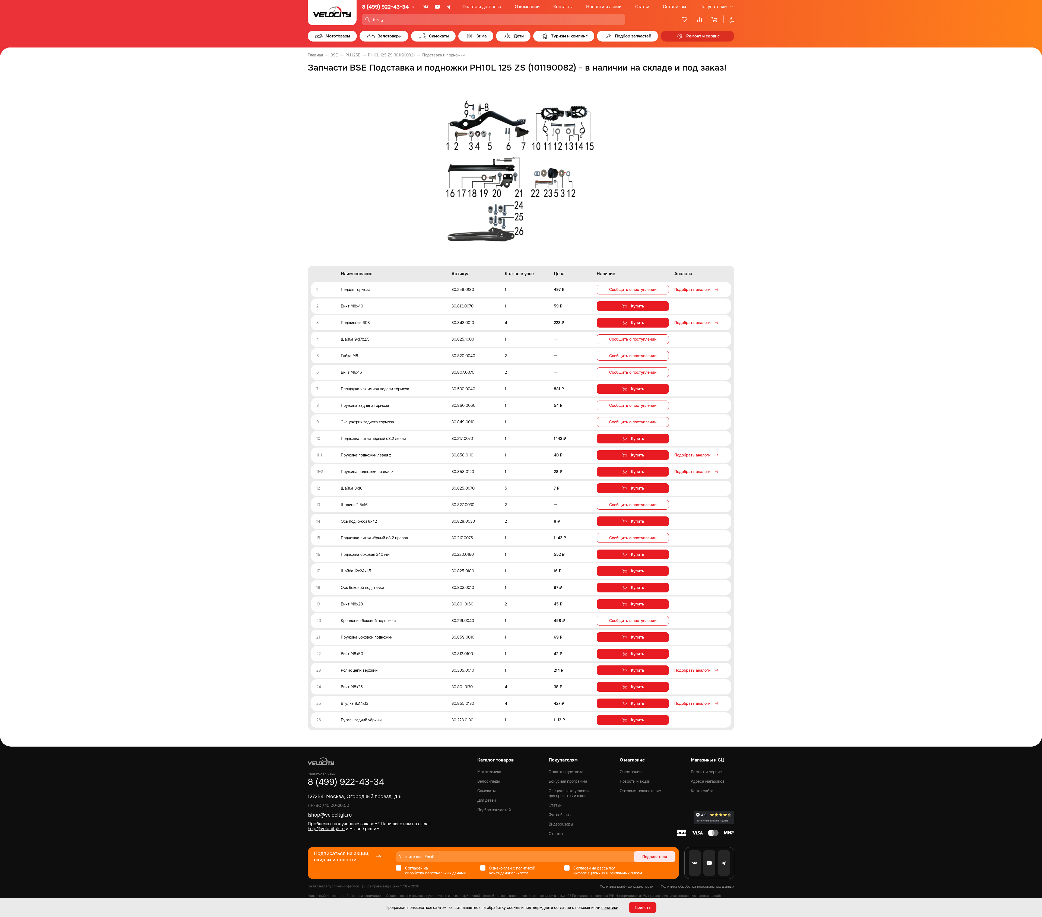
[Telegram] (448, 6)
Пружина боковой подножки (366, 637)
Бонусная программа (568, 781)
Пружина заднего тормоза (365, 405)
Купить (637, 306)
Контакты (563, 6)
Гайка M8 (349, 355)
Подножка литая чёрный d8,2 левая (373, 438)
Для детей (486, 800)
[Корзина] (714, 19)
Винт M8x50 (352, 653)
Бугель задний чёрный (361, 720)
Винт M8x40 (352, 306)
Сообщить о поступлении (633, 289)
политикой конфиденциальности (512, 870)
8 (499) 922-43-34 (385, 7)
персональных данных (445, 873)
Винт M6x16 (351, 372)
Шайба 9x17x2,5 (355, 339)
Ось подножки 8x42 (359, 521)
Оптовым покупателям (640, 790)
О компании (527, 6)
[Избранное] (684, 19)
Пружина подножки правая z (367, 471)
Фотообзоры (560, 814)
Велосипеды (488, 781)
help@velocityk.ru (326, 829)
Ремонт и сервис (706, 771)
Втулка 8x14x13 (354, 703)
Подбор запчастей (494, 809)
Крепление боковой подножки (368, 620)
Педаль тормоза (355, 289)
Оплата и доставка (481, 6)
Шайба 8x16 (352, 488)
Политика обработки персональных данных (697, 886)
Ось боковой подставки (362, 587)
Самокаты (486, 790)
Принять (643, 907)
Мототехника (489, 771)
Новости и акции (604, 6)
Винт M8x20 (352, 604)
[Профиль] (728, 19)
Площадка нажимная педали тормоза (375, 388)
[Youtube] (437, 6)
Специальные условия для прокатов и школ (569, 793)
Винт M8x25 (352, 686)
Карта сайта (702, 790)
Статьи (642, 6)
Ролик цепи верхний (359, 670)
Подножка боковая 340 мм (365, 554)
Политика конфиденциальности (626, 886)
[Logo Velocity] (332, 12)
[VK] (426, 6)
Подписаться (654, 856)
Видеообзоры (561, 824)
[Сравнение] (699, 19)
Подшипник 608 (355, 322)
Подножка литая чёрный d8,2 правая (374, 537)
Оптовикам (674, 6)
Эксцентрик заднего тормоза (367, 422)
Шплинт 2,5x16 (354, 504)
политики (609, 907)
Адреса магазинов (708, 781)
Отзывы (556, 833)
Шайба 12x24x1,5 (356, 571)
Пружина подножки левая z (366, 455)
